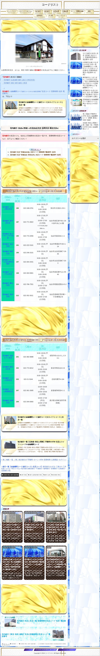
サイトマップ (29, 649)
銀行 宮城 (23, 475)
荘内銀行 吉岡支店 (8, 401)
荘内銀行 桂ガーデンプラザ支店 (8, 236)
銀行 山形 (47, 475)
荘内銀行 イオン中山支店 (8, 273)
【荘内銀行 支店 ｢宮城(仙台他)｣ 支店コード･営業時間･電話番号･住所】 (32, 152)
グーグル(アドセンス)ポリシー (67, 649)
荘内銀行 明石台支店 (8, 368)
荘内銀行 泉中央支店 (8, 222)
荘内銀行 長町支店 (8, 252)
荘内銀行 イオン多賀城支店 (8, 390)
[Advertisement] (34, 26)
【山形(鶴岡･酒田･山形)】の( (18, 80)
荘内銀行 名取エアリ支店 (8, 357)
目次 (32, 149)
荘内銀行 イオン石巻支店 (8, 379)
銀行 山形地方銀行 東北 (36, 475)
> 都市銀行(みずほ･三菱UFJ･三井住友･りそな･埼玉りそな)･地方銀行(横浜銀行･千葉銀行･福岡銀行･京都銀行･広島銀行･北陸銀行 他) (33, 469)
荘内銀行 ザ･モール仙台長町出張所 (8, 262)
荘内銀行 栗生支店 (8, 284)
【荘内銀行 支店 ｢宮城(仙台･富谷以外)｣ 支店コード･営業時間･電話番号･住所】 (35, 155)
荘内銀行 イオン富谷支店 (8, 208)
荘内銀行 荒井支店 (8, 295)
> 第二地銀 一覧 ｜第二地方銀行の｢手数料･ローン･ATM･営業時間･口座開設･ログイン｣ (33, 460)
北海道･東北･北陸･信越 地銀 (10, 475)
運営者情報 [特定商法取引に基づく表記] (45, 649)
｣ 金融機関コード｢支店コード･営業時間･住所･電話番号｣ (33, 92)
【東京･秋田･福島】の (14, 83)
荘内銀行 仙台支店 (8, 245)
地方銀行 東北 (56, 475)
